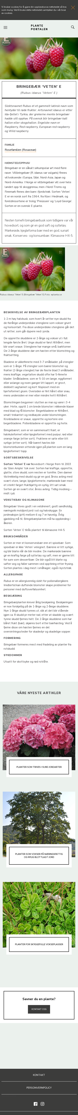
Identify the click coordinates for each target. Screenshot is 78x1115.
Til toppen (39, 1001)
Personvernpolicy (39, 1088)
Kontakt (39, 1075)
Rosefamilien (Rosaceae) (20, 150)
